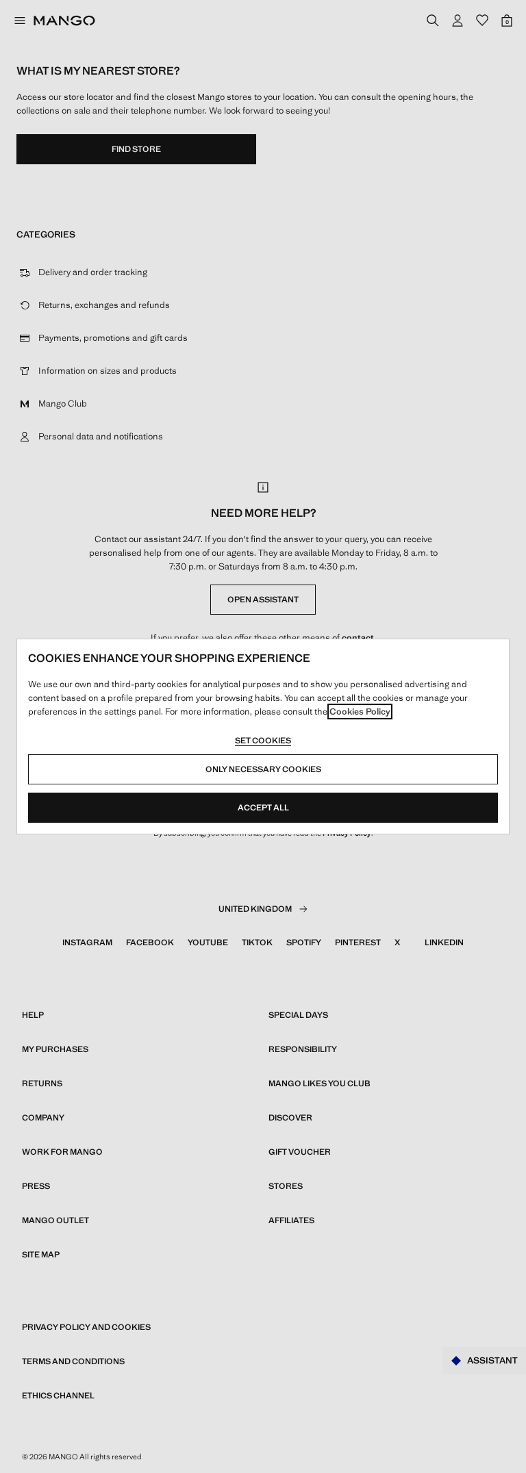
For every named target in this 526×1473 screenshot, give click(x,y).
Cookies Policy (359, 711)
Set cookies (263, 740)
